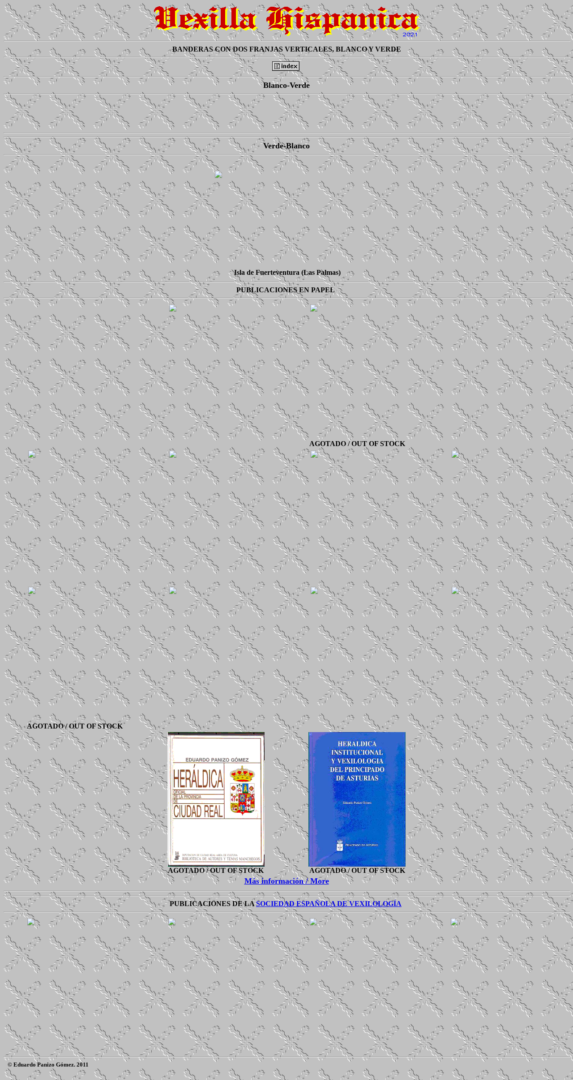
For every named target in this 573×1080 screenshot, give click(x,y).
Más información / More (286, 880)
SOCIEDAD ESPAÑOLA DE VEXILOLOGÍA (329, 903)
